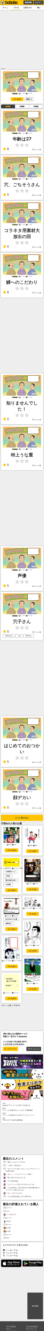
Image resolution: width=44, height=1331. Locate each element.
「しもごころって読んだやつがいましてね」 (20, 1184)
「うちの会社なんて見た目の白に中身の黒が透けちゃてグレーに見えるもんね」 (23, 1189)
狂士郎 (8, 1228)
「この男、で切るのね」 (14, 1165)
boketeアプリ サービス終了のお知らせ (16, 1104)
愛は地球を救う (11, 880)
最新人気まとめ (31, 1329)
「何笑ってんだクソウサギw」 (16, 1162)
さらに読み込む (22, 818)
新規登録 (28, 2)
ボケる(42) (11, 929)
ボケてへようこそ (34, 1049)
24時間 (8, 884)
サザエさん (9, 636)
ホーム (5, 7)
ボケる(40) (11, 966)
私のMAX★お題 (11, 919)
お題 (9, 1005)
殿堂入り (9, 1329)
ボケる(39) (32, 951)
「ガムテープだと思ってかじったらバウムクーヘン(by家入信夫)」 (23, 1170)
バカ (19, 636)
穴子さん (28, 636)
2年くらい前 (36, 149)
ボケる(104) (11, 850)
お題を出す (27, 7)
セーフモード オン (10, 1049)
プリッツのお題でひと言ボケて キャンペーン (18, 1114)
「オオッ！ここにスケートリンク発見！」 (20, 1174)
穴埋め (8, 876)
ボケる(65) (32, 851)
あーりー (9, 1208)
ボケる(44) (32, 889)
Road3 (8, 1221)
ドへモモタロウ (11, 1214)
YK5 (7, 1238)
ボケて (3, 1005)
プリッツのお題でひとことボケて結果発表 (17, 1109)
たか (7, 1211)
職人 (39, 7)
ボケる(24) (17, 99)
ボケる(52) (11, 890)
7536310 (16, 1005)
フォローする (11, 1253)
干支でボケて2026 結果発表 (12, 1119)
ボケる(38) (11, 998)
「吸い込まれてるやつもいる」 (16, 1177)
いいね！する (11, 1250)
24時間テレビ (11, 872)
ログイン (38, 2)
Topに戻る (35, 1306)
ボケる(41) (32, 914)
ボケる (16, 7)
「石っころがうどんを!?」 (14, 1193)
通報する (29, 99)
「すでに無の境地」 (12, 1181)
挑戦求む (9, 923)
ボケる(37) (32, 989)
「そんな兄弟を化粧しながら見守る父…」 (20, 1196)
